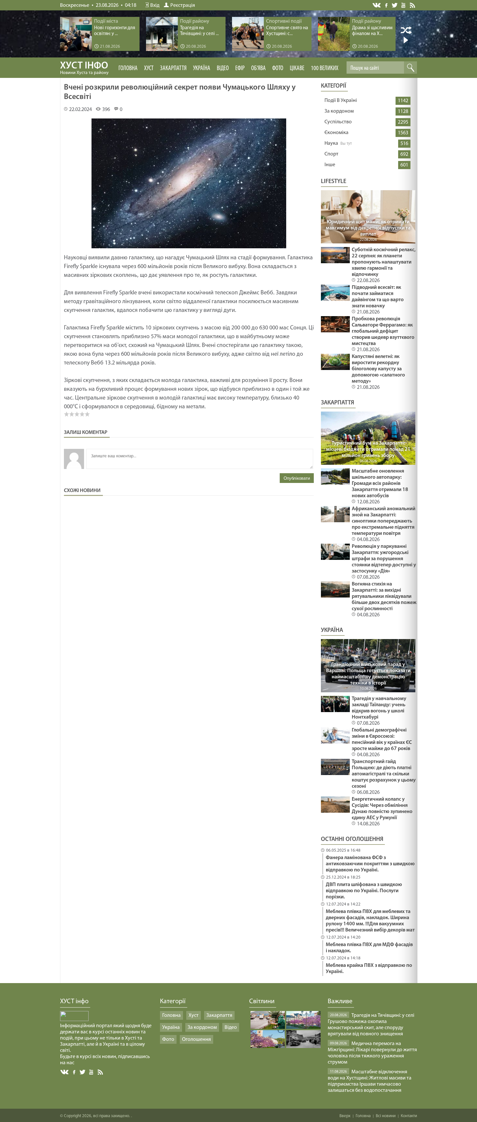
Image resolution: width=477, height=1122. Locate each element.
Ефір (240, 68)
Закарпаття (173, 68)
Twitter (395, 5)
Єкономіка (336, 132)
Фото (277, 68)
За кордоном (339, 111)
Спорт (331, 154)
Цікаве (297, 68)
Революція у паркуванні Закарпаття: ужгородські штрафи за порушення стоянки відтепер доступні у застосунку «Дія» (384, 559)
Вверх (344, 1116)
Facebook (386, 4)
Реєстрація (182, 5)
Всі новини (386, 1116)
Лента (413, 5)
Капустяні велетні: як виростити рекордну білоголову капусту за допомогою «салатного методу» (378, 369)
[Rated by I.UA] (74, 1019)
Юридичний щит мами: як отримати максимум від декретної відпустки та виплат (368, 228)
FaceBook (74, 1071)
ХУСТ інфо (84, 68)
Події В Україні (340, 100)
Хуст (148, 68)
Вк (65, 1072)
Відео (223, 68)
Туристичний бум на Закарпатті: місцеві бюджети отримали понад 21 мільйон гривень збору (368, 449)
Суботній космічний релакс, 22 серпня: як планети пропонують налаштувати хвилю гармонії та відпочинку (384, 262)
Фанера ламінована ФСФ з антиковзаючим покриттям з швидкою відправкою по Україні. (370, 864)
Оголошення (196, 1039)
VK (377, 5)
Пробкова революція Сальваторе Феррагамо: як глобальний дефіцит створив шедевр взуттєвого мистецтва (383, 331)
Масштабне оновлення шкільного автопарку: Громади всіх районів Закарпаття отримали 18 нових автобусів (380, 484)
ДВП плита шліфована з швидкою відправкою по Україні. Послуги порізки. (364, 891)
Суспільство (338, 122)
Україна (201, 68)
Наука (331, 143)
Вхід (154, 5)
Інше (329, 164)
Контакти (409, 1116)
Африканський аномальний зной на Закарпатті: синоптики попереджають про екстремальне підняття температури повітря (383, 521)
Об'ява (258, 68)
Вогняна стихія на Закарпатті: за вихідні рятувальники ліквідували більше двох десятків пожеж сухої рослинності (384, 596)
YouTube (404, 5)
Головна (128, 68)
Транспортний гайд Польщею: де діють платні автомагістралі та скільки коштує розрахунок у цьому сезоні (384, 774)
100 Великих (324, 68)
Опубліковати (297, 478)
